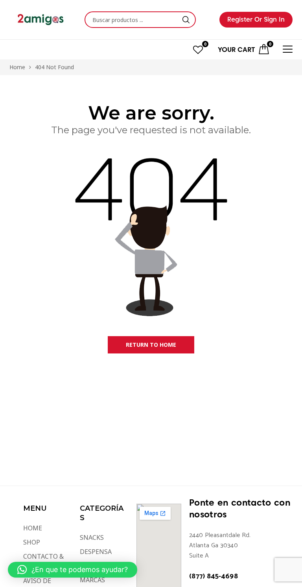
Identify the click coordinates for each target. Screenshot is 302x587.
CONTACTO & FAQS (43, 561)
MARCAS (92, 580)
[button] (72, 570)
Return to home (151, 344)
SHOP (31, 542)
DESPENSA (96, 551)
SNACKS (92, 537)
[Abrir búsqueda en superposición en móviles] (140, 19)
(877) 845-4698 (213, 576)
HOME (32, 528)
